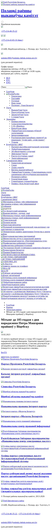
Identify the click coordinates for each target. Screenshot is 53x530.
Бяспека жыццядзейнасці (22, 170)
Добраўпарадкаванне (20, 149)
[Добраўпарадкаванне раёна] (14, 282)
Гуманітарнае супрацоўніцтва (24, 181)
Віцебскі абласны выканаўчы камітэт (22, 396)
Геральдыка (16, 96)
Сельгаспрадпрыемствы (21, 124)
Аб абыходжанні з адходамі (23, 151)
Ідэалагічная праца (19, 179)
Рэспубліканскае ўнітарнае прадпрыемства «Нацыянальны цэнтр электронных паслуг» (26, 439)
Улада (8, 108)
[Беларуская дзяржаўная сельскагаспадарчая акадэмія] (25, 287)
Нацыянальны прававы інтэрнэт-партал (24, 406)
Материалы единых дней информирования (20, 218)
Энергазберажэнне (19, 158)
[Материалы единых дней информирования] (21, 215)
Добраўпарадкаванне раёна (13, 284)
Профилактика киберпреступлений (16, 245)
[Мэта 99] (5, 268)
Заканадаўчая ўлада (19, 114)
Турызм (14, 142)
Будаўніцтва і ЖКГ (14, 144)
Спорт (14, 165)
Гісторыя (15, 101)
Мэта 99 (4, 271)
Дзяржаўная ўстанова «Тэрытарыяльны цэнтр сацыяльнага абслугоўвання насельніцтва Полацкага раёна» (31, 174)
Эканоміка (10, 119)
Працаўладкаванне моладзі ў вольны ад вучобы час (23, 298)
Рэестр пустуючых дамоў (22, 156)
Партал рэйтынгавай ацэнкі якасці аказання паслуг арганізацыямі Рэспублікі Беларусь (26, 475)
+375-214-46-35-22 (9, 31)
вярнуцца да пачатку (10, 357)
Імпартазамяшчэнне (20, 135)
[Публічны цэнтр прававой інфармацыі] (19, 278)
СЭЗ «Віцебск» (18, 126)
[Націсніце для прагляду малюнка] (2, 332)
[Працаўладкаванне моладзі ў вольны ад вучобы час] (24, 296)
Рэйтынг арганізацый (10, 275)
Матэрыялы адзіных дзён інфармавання (18, 204)
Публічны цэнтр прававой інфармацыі (18, 280)
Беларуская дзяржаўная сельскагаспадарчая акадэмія (24, 289)
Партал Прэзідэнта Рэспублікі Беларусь (23, 364)
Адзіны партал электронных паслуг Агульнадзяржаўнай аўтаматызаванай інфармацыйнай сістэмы (23, 458)
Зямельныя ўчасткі (19, 154)
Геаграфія (15, 98)
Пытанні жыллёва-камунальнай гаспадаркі (30, 147)
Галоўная (10, 91)
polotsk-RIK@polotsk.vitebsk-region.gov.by (19, 58)
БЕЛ (8, 78)
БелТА (4, 352)
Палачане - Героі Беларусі (22, 105)
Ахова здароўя (17, 167)
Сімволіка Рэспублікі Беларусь (18, 386)
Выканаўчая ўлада (19, 110)
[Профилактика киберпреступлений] (17, 243)
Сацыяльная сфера (14, 160)
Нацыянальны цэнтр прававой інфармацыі (25, 426)
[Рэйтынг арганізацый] (11, 273)
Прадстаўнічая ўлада (20, 112)
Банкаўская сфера (19, 128)
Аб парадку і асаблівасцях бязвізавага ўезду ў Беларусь (25, 294)
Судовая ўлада (17, 117)
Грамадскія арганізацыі (21, 163)
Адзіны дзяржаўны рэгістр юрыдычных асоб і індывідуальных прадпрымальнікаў (26, 490)
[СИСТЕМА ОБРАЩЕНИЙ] (14, 257)
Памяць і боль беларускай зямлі (25, 184)
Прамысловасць (18, 121)
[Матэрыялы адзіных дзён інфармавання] (19, 202)
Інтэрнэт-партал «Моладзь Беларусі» (22, 416)
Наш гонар (16, 103)
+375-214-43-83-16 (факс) (12, 40)
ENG (8, 82)
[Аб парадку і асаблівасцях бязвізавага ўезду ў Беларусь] (26, 291)
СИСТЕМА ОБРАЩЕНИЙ (13, 259)
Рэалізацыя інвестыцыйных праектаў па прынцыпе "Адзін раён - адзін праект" (29, 138)
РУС (8, 80)
